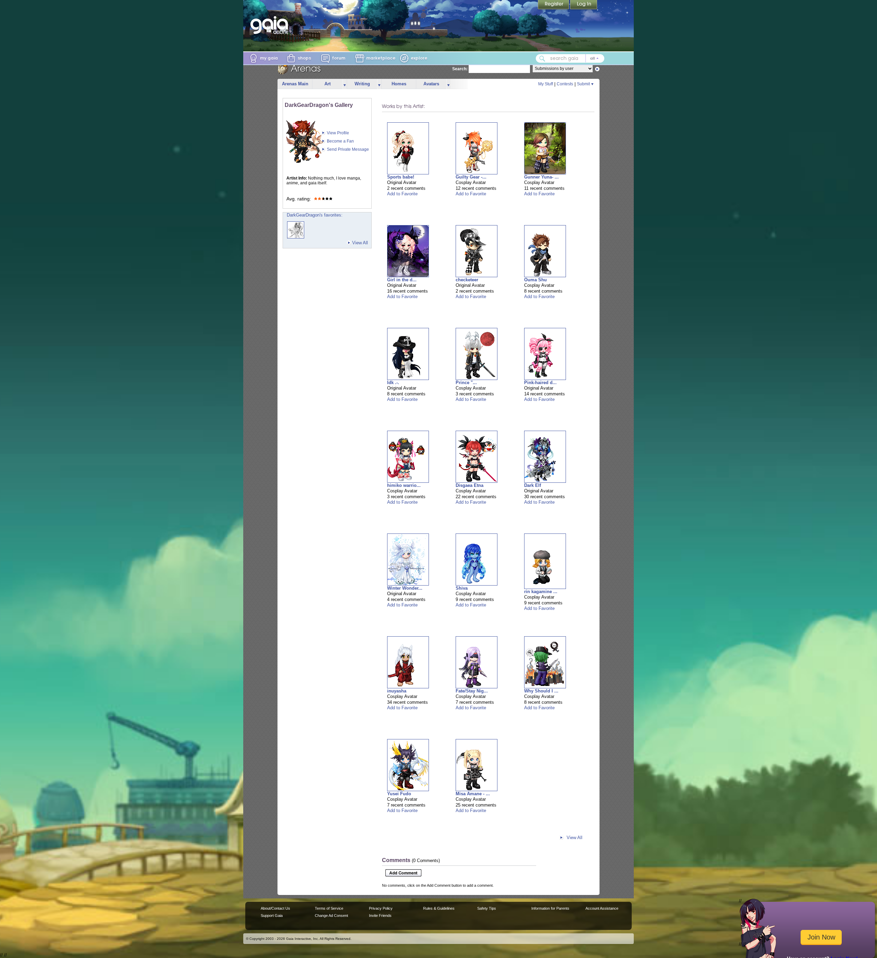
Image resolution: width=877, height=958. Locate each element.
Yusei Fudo (399, 793)
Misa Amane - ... (473, 793)
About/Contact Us (275, 908)
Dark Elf (532, 485)
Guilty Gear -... (471, 177)
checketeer (467, 279)
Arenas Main (295, 83)
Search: (460, 68)
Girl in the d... (402, 279)
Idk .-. (393, 382)
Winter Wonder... (404, 588)
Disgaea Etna (469, 485)
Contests (565, 84)
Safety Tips (486, 908)
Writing (362, 83)
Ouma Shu (535, 279)
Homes (399, 83)
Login (583, 5)
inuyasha (396, 690)
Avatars (431, 83)
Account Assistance (601, 908)
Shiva (462, 588)
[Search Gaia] (542, 58)
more (345, 84)
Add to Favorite (402, 193)
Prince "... (466, 382)
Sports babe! (400, 177)
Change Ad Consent (331, 915)
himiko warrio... (404, 485)
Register (554, 5)
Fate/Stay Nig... (472, 690)
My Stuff (545, 84)
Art (327, 83)
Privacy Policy (381, 908)
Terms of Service (329, 908)
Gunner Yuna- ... (541, 177)
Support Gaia (272, 915)
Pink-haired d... (540, 382)
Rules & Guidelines (439, 908)
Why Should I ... (541, 690)
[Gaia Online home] (271, 25)
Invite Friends (380, 915)
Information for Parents (550, 908)
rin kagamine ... (540, 591)
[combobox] (570, 58)
